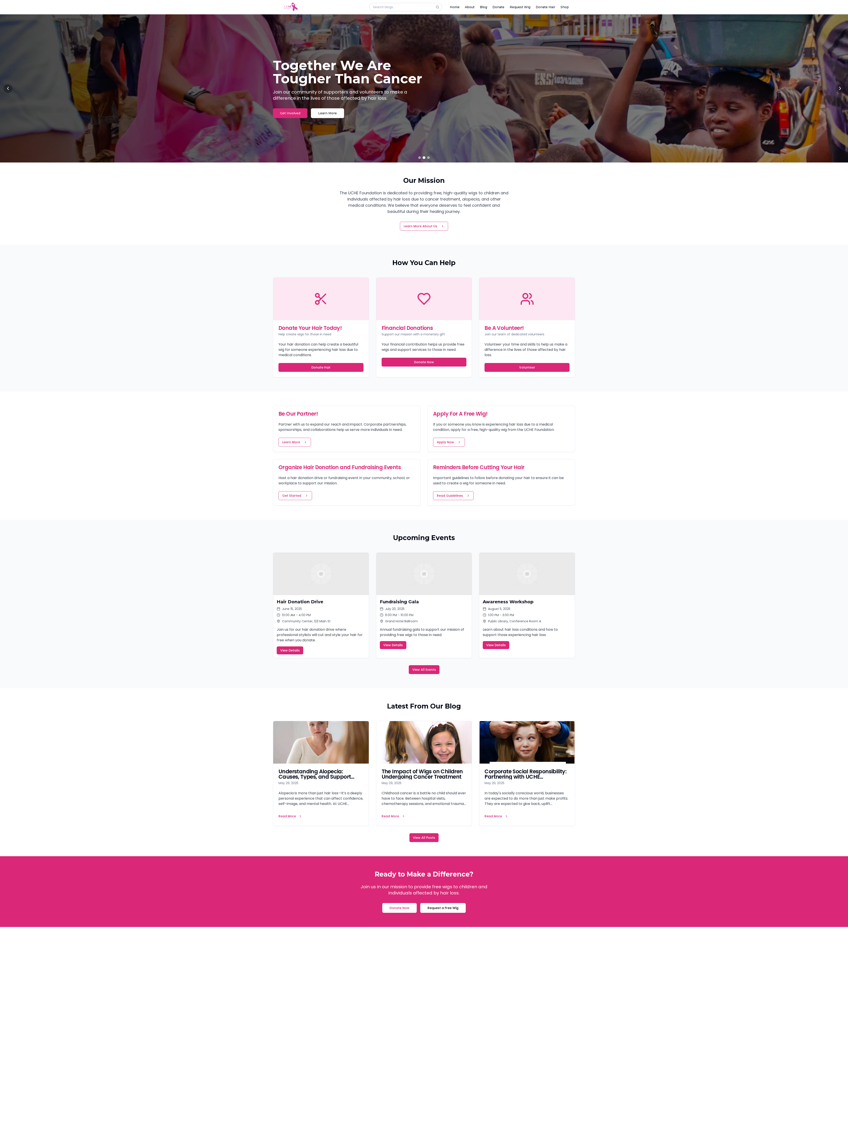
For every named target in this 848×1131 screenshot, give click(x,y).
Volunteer (527, 367)
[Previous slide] (8, 88)
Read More (287, 816)
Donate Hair (545, 7)
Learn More (330, 107)
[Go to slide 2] (424, 157)
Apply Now (445, 442)
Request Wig (520, 7)
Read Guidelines (450, 495)
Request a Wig (291, 107)
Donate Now (424, 362)
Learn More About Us (420, 226)
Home (455, 7)
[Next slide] (840, 88)
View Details (290, 650)
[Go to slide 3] (428, 157)
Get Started (291, 495)
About (470, 7)
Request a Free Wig (443, 908)
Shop (564, 7)
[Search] (439, 7)
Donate (498, 7)
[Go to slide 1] (419, 157)
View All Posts (424, 837)
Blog (483, 7)
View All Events (424, 669)
